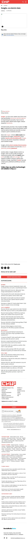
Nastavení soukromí (6, 395)
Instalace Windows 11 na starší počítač (15, 455)
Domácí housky (17, 450)
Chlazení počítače (14, 454)
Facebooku (9, 123)
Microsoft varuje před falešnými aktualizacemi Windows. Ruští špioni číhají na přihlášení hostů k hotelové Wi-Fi (12, 333)
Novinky (5, 5)
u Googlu (15, 138)
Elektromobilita (21, 459)
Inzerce (19, 394)
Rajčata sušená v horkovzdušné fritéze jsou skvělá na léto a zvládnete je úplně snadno (14, 506)
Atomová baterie (22, 458)
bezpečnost (4, 330)
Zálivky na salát (17, 447)
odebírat (14, 407)
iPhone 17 (4, 461)
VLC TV (8, 461)
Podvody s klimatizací (15, 461)
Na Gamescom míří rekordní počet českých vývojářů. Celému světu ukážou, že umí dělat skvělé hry (12, 490)
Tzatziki (13, 448)
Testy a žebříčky (5, 307)
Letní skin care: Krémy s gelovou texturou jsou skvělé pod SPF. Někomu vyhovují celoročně (13, 518)
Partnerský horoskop (11, 438)
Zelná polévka (8, 448)
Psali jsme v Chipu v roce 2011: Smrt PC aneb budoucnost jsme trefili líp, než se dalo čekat (14, 478)
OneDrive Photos (5, 457)
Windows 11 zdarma (6, 458)
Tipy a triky (4, 353)
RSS (18, 395)
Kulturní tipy (19, 439)
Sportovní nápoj (10, 447)
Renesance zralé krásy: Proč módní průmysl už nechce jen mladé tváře (14, 514)
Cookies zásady (5, 398)
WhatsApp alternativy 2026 (7, 442)
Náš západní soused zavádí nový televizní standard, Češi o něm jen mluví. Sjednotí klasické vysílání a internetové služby (13, 299)
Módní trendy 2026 (19, 440)
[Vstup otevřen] (14, 111)
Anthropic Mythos (14, 458)
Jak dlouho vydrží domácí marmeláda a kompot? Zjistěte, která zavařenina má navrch (13, 510)
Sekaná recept (19, 448)
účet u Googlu (16, 157)
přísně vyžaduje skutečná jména (18, 145)
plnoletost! (14, 148)
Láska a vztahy (13, 439)
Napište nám (17, 264)
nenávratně (17, 136)
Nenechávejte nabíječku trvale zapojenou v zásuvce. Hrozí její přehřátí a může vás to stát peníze (14, 474)
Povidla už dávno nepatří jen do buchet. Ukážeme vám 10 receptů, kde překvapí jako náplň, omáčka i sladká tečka (13, 502)
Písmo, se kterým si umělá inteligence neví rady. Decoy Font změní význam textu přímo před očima (14, 486)
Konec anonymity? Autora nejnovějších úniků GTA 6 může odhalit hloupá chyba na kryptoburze (13, 470)
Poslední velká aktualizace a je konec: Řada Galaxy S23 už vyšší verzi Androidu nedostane (14, 482)
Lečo (3, 450)
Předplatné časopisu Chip (7, 387)
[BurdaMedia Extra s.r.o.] (9, 383)
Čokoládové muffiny (10, 446)
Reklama (4, 390)
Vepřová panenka (14, 444)
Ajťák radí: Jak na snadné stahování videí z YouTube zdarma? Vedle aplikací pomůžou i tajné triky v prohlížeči (13, 372)
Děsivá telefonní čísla (14, 436)
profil (2, 157)
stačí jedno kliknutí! (10, 35)
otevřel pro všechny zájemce (18, 118)
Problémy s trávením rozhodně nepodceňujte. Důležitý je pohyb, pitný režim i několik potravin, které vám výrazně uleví (13, 498)
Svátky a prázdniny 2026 (9, 440)
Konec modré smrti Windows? (16, 457)
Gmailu (19, 160)
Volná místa (4, 389)
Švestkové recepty (9, 450)
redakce (3, 10)
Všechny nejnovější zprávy (14, 277)
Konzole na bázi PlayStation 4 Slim (9, 459)
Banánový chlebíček (19, 446)
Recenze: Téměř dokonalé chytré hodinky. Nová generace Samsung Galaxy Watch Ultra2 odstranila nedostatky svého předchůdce (12, 318)
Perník (24, 448)
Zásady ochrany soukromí (7, 397)
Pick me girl (18, 438)
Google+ (3, 116)
